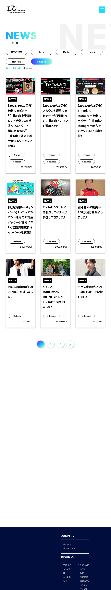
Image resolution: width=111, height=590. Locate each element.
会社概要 (67, 544)
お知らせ (17, 67)
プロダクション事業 (67, 568)
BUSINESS (67, 556)
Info (41, 52)
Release (41, 61)
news (92, 52)
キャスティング (67, 579)
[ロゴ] (16, 14)
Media (66, 52)
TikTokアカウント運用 (84, 568)
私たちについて (69, 548)
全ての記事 (16, 52)
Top (8, 67)
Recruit (16, 61)
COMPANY (67, 536)
